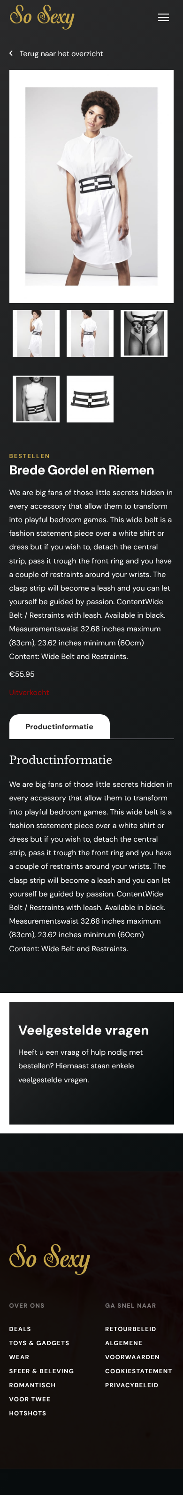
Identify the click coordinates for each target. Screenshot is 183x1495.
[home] (42, 17)
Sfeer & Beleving (42, 1372)
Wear (19, 1358)
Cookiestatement (139, 1372)
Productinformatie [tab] (59, 727)
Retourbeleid (131, 1329)
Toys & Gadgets (39, 1343)
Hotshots (28, 1414)
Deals (20, 1329)
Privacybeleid (132, 1386)
